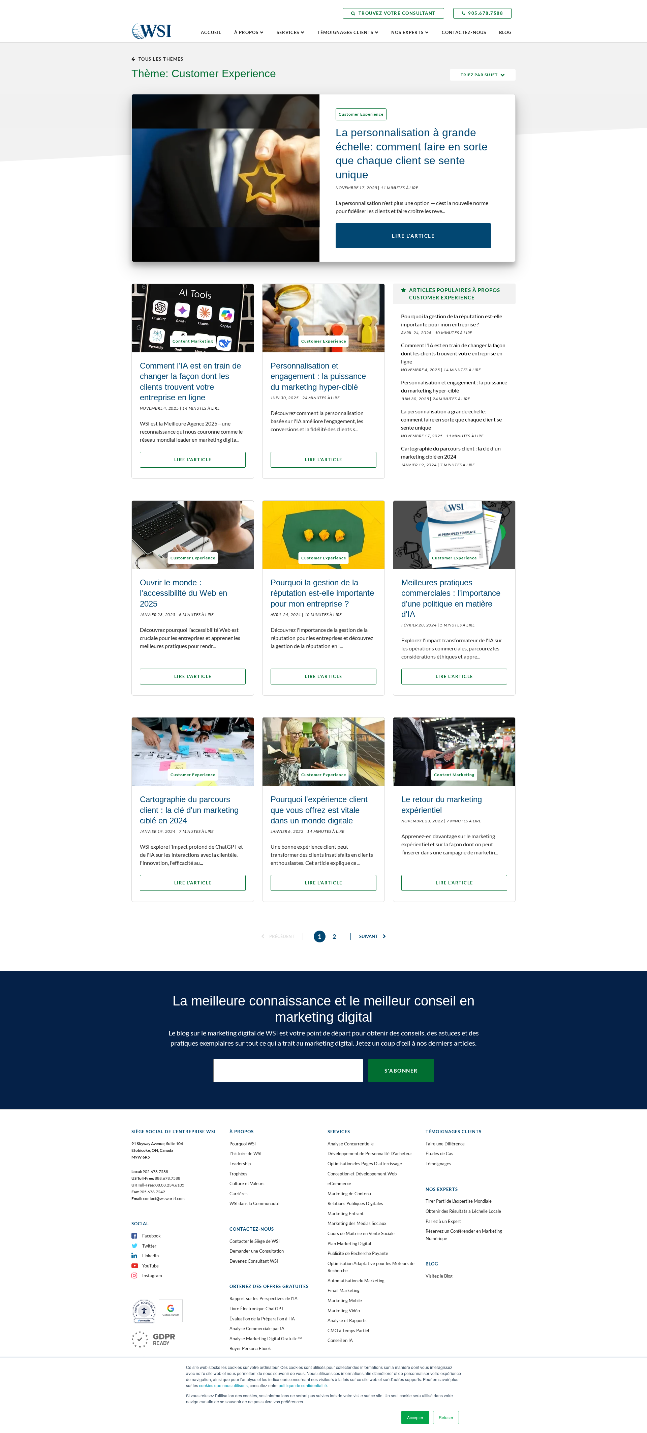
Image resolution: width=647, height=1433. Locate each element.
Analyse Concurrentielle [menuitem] (351, 1143)
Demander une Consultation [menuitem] (256, 1251)
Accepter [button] (415, 1417)
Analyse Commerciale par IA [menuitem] (256, 1328)
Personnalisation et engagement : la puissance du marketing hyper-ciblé (454, 386)
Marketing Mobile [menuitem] (345, 1300)
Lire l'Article (413, 236)
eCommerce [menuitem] (339, 1183)
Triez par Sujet (479, 74)
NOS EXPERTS (407, 32)
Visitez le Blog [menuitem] (439, 1276)
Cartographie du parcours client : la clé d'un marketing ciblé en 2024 (451, 452)
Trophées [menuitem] (238, 1173)
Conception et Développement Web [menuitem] (362, 1173)
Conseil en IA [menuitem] (340, 1340)
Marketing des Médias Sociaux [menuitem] (357, 1223)
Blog (505, 32)
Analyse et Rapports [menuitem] (347, 1320)
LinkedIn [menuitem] (150, 1255)
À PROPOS (246, 32)
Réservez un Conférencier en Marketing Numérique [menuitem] (464, 1234)
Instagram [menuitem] (152, 1275)
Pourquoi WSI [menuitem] (242, 1143)
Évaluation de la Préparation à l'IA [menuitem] (262, 1318)
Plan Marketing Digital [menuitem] (349, 1243)
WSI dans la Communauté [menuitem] (254, 1203)
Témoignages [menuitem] (438, 1163)
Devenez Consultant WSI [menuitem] (253, 1261)
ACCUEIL (211, 32)
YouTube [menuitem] (150, 1265)
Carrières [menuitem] (238, 1193)
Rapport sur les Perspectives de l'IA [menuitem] (263, 1298)
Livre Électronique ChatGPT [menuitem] (256, 1308)
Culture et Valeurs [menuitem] (247, 1183)
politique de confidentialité (303, 1385)
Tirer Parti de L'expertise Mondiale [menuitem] (459, 1201)
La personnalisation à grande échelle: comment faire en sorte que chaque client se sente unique (451, 419)
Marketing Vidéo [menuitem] (344, 1310)
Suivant (369, 936)
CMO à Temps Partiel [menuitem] (348, 1330)
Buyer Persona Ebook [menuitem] (250, 1348)
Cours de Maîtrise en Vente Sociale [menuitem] (361, 1233)
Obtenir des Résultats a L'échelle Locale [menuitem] (463, 1211)
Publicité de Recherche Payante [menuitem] (358, 1253)
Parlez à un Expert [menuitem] (443, 1221)
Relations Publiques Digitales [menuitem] (355, 1203)
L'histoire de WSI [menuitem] (245, 1153)
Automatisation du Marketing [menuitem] (356, 1280)
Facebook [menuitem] (151, 1235)
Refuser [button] (446, 1417)
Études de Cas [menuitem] (439, 1153)
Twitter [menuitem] (149, 1246)
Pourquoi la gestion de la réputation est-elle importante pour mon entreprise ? (451, 320)
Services (288, 32)
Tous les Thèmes (160, 59)
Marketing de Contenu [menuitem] (349, 1193)
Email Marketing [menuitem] (344, 1290)
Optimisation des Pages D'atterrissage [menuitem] (365, 1163)
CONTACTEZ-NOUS (464, 32)
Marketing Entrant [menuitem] (346, 1213)
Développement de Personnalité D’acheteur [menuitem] (370, 1153)
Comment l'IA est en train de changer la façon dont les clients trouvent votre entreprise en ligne (453, 353)
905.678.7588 (485, 13)
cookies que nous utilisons (223, 1385)
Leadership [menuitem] (240, 1163)
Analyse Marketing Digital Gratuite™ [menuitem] (265, 1338)
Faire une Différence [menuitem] (445, 1143)
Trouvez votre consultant (397, 13)
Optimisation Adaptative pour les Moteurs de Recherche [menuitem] (371, 1267)
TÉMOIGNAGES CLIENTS (345, 32)
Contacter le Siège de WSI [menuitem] (254, 1241)
